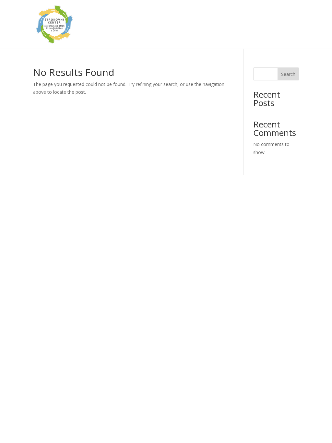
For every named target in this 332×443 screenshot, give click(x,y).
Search (288, 74)
